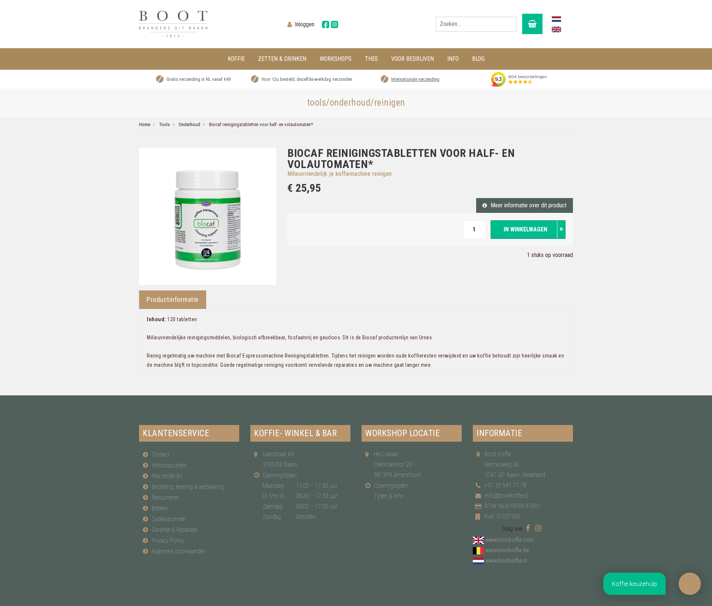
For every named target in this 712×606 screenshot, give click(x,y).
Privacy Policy (168, 540)
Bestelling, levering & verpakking (188, 486)
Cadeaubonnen (169, 519)
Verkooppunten (169, 465)
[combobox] (476, 24)
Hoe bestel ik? (167, 476)
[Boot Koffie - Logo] (207, 24)
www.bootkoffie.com (509, 539)
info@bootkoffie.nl (506, 495)
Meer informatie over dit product (529, 205)
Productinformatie (172, 299)
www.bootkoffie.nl (506, 560)
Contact (160, 454)
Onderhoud (189, 124)
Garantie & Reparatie (174, 529)
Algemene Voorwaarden (178, 551)
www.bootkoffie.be (507, 550)
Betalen (160, 508)
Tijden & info (388, 496)
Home (144, 124)
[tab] (172, 299)
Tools (164, 124)
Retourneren (165, 497)
